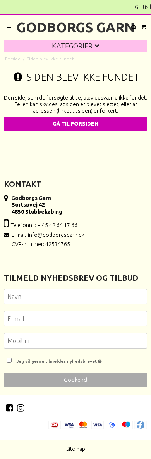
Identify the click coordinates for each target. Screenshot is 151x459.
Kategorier (73, 46)
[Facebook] (9, 408)
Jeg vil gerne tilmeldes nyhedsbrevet (80, 359)
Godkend (75, 379)
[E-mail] (75, 320)
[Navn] (75, 298)
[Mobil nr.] (75, 342)
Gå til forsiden (75, 124)
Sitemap (75, 449)
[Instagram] (20, 408)
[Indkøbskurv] (143, 27)
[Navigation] (9, 27)
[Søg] (133, 28)
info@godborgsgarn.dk (56, 235)
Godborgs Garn (75, 27)
